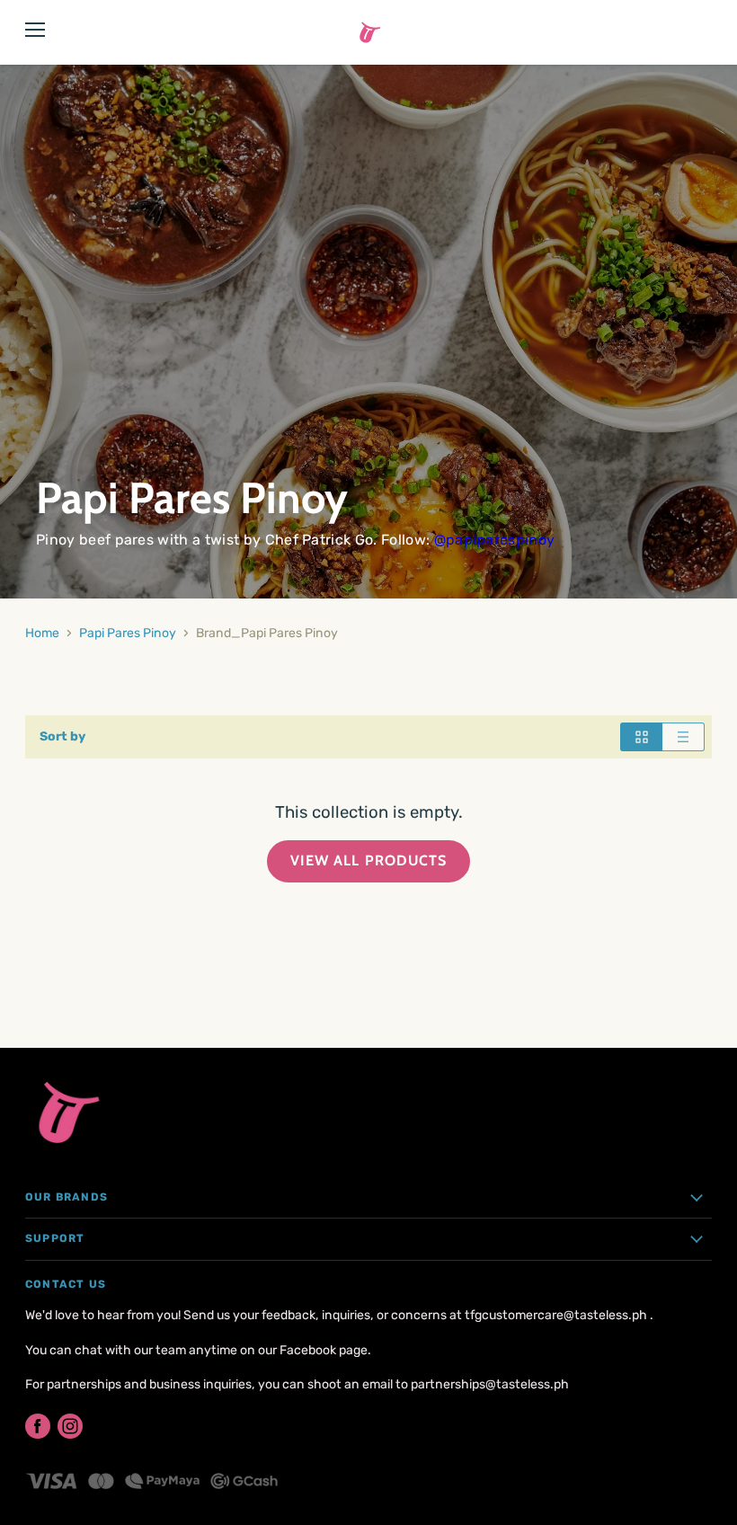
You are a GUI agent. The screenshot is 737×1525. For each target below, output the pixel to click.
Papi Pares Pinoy (127, 633)
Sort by (62, 737)
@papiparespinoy (494, 539)
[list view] (683, 737)
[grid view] (641, 737)
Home (42, 633)
